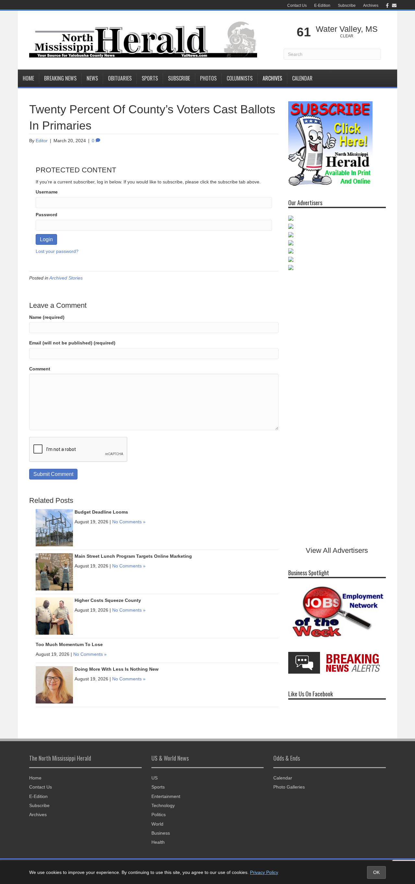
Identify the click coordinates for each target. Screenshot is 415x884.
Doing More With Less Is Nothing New (117, 669)
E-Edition (322, 5)
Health (158, 842)
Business (160, 833)
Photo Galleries (289, 787)
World (157, 824)
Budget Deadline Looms (101, 512)
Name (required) (47, 317)
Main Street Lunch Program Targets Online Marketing (133, 556)
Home (28, 78)
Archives (370, 5)
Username (47, 191)
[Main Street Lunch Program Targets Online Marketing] (54, 571)
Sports (150, 78)
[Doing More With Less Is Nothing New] (54, 684)
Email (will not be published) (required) (72, 342)
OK (376, 872)
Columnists (240, 78)
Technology (163, 805)
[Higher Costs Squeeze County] (54, 615)
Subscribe (347, 5)
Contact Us (297, 5)
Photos (208, 78)
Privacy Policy (264, 872)
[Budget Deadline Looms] (54, 527)
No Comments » (129, 521)
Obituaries (120, 78)
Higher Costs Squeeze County (108, 600)
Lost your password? (57, 251)
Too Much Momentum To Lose (69, 644)
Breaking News (60, 78)
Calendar (302, 78)
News (92, 78)
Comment (39, 368)
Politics (158, 814)
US (154, 777)
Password (46, 214)
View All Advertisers (337, 550)
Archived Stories (66, 277)
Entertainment (165, 796)
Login (46, 239)
